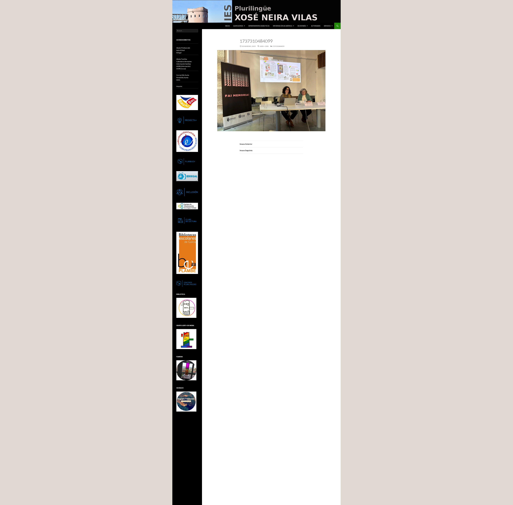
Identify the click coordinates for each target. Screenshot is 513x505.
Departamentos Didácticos (258, 26)
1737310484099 (278, 46)
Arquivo (179, 86)
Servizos (327, 26)
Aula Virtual (180, 50)
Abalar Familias (181, 59)
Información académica (282, 26)
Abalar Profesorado (183, 48)
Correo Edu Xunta (182, 75)
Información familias (183, 64)
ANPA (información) (183, 66)
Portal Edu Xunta (182, 77)
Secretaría (302, 26)
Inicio (227, 26)
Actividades (315, 26)
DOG (178, 80)
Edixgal (178, 53)
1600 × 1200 (264, 46)
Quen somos (238, 26)
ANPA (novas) (181, 69)
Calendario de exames (184, 61)
